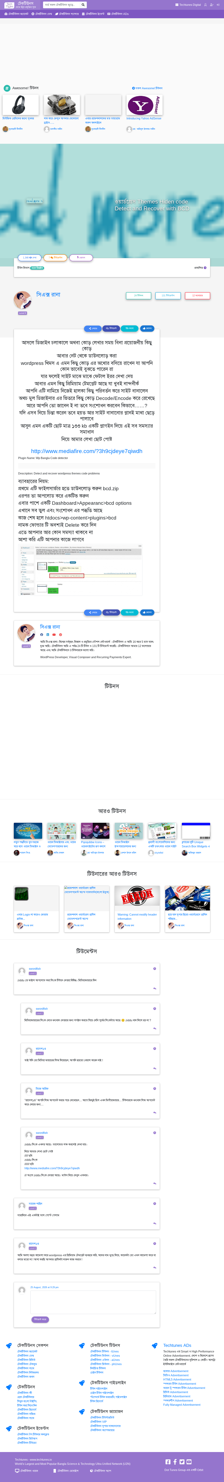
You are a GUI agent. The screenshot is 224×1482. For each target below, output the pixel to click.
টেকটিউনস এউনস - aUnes (105, 1360)
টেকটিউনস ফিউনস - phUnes (106, 1364)
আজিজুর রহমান (194, 853)
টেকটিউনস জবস (25, 1377)
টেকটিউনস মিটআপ (27, 1438)
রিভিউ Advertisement (175, 1392)
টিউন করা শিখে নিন (27, 1405)
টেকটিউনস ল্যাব (25, 1368)
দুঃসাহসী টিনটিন (16, 129)
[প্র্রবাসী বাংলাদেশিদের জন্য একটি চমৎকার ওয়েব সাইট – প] (162, 830)
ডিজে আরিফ (42, 1089)
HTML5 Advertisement (177, 1379)
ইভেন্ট (95, 14)
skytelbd (159, 853)
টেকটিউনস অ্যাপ (102, 1471)
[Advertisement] (112, 58)
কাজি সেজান (59, 853)
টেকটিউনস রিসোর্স (26, 1410)
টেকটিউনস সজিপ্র (26, 1414)
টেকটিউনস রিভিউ (26, 1360)
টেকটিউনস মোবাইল (68, 1471)
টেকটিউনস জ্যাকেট (27, 1351)
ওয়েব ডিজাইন (37, 268)
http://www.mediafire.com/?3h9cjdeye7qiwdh (86, 451)
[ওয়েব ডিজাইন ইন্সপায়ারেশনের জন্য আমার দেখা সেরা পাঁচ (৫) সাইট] (129, 830)
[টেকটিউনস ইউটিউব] (189, 1463)
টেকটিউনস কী (24, 1393)
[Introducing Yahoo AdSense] (145, 104)
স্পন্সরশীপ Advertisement (178, 1400)
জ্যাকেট (18, 14)
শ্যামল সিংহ (25, 853)
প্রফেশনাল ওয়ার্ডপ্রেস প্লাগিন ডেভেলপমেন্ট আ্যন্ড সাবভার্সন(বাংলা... (81, 919)
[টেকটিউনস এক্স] (182, 1463)
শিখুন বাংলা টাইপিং (27, 1401)
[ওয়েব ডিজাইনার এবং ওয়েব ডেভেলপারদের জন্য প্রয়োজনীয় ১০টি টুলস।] (61, 830)
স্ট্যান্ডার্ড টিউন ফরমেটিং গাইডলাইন (108, 1397)
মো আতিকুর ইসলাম (95, 853)
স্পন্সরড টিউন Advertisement (179, 1384)
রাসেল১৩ (41, 1049)
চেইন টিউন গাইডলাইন (102, 1393)
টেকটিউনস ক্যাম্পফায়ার (102, 1430)
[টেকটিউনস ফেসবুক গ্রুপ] (175, 1463)
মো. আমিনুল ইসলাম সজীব (144, 129)
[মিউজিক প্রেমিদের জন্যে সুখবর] (21, 104)
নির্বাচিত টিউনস (98, 1368)
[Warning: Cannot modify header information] (137, 898)
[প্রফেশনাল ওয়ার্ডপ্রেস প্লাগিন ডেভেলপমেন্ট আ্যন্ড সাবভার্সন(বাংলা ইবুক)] (86, 898)
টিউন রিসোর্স (96, 1401)
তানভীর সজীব (56, 129)
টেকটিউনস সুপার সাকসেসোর (105, 1426)
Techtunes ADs (177, 1345)
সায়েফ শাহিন (35, 1204)
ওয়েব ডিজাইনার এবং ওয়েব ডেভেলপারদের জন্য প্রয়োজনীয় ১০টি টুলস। (61, 846)
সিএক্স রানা (48, 294)
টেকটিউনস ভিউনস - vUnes (105, 1356)
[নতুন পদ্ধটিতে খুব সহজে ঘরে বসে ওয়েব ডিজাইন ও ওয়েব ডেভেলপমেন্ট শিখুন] (28, 830)
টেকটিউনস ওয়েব (29, 1471)
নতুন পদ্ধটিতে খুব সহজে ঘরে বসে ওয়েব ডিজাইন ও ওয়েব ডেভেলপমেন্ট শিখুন (27, 846)
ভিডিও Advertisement (175, 1375)
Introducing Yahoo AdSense (144, 118)
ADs (120, 14)
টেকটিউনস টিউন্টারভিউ (102, 1417)
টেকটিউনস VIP (98, 1422)
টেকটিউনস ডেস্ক (25, 1356)
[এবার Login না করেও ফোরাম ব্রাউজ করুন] (36, 898)
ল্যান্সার (69, 14)
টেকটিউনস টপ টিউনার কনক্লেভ (33, 1434)
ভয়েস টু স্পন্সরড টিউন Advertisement (184, 1388)
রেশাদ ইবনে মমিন (128, 853)
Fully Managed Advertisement (181, 1405)
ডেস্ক (43, 14)
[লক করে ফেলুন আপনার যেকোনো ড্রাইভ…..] (62, 104)
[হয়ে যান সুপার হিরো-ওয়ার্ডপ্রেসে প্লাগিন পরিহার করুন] (187, 898)
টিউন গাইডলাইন (98, 1388)
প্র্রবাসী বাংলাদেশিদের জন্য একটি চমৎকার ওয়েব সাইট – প (162, 846)
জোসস (148, 328)
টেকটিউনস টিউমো (26, 1443)
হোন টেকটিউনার (25, 1397)
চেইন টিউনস (96, 1372)
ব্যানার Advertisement (175, 1371)
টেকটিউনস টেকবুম (27, 1364)
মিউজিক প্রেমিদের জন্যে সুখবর (18, 118)
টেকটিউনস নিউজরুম (28, 1372)
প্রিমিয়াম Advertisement (176, 1396)
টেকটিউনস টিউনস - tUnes (104, 1351)
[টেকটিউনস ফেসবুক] (168, 1463)
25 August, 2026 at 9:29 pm (44, 1287)
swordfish (35, 969)
